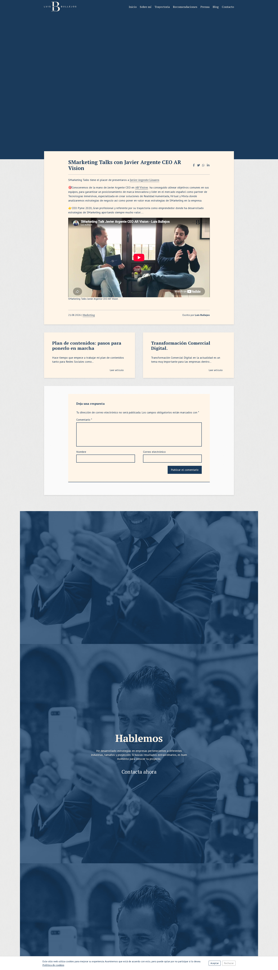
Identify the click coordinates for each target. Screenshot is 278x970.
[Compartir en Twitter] (198, 165)
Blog (216, 7)
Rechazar (229, 963)
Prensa (204, 7)
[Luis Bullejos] (60, 7)
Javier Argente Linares (144, 180)
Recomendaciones (185, 7)
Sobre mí (145, 7)
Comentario (84, 419)
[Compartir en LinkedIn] (208, 165)
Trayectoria (162, 7)
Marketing (89, 315)
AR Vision (141, 187)
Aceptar (214, 963)
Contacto (228, 7)
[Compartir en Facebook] (193, 165)
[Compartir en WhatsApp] (203, 165)
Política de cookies (53, 965)
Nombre (81, 452)
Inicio (133, 7)
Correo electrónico (154, 452)
